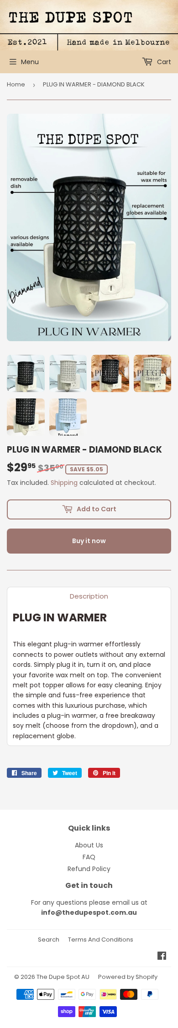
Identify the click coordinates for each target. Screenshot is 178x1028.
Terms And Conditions (100, 939)
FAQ (89, 857)
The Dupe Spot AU (63, 977)
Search (48, 939)
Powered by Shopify (127, 977)
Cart (163, 61)
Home (16, 84)
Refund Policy (89, 868)
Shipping (64, 482)
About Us (89, 845)
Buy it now (89, 540)
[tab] (89, 596)
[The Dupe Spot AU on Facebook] (162, 957)
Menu (30, 61)
